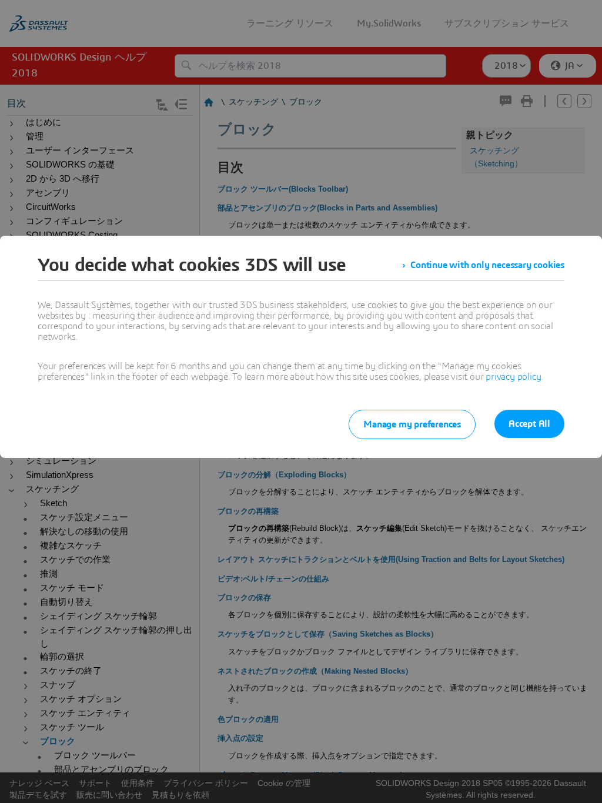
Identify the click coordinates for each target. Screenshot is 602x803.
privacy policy (513, 377)
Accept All (529, 424)
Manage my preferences (412, 424)
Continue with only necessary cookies (487, 265)
